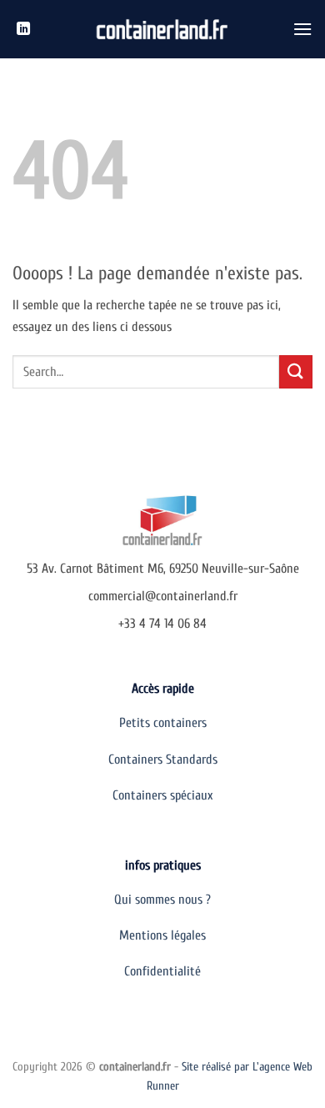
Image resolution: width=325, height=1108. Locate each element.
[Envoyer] (295, 371)
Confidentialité (162, 971)
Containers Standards (163, 759)
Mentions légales (162, 935)
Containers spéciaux (162, 795)
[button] (302, 28)
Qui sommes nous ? (162, 899)
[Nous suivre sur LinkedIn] (23, 29)
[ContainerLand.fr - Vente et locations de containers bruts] (162, 29)
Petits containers (163, 722)
